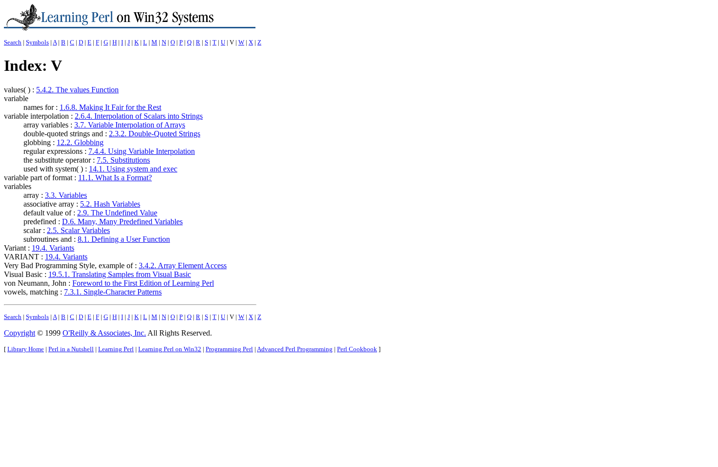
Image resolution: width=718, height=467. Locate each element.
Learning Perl (116, 349)
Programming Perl (229, 349)
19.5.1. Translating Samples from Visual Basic (119, 274)
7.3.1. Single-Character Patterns (113, 292)
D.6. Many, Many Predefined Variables (122, 221)
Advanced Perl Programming (295, 349)
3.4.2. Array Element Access (183, 265)
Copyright (19, 333)
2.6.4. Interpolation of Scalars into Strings (139, 116)
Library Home (25, 349)
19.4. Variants (53, 248)
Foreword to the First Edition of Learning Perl (143, 283)
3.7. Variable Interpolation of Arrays (129, 125)
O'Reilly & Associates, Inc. (104, 333)
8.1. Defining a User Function (124, 239)
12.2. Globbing (80, 142)
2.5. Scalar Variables (78, 230)
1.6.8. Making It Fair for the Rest (110, 107)
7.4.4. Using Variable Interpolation (141, 151)
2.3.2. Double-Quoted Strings (154, 133)
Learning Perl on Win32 (169, 349)
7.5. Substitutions (123, 160)
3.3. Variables (66, 195)
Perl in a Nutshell (71, 349)
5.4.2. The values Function (77, 89)
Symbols (37, 42)
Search (12, 42)
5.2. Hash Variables (110, 204)
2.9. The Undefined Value (117, 213)
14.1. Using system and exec (133, 169)
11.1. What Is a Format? (115, 177)
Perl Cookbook (357, 349)
